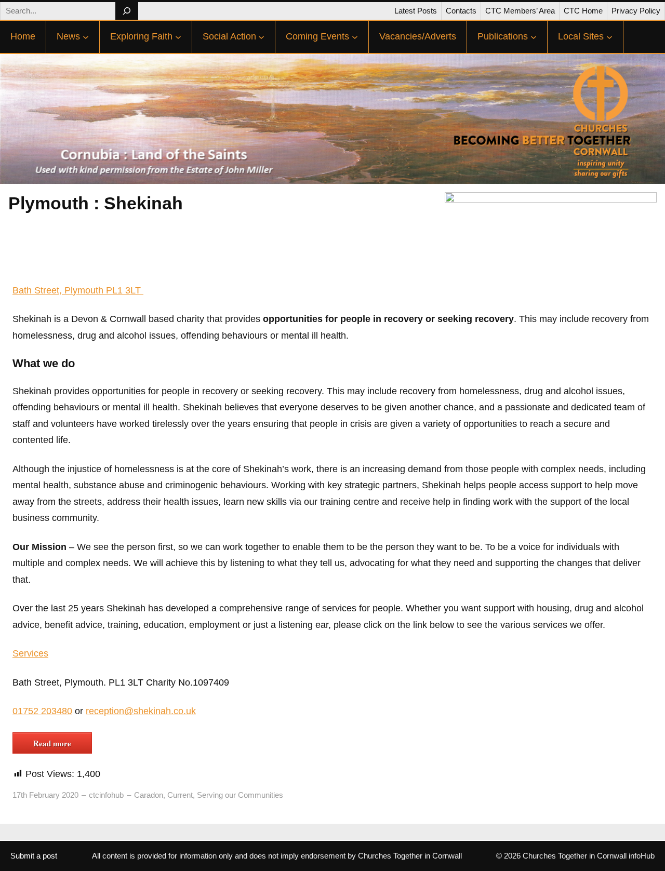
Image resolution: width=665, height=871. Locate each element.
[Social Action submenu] (261, 37)
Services (30, 653)
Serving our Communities (240, 794)
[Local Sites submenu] (609, 37)
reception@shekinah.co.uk (141, 711)
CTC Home (583, 10)
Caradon (148, 794)
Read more (52, 743)
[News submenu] (86, 37)
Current (180, 794)
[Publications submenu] (533, 37)
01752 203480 (42, 711)
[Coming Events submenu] (355, 37)
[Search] (126, 11)
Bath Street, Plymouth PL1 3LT (77, 290)
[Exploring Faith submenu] (178, 37)
